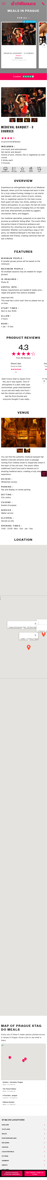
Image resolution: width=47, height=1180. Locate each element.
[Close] (35, 635)
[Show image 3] (27, 120)
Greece (5, 1165)
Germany (5, 1160)
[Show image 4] (34, 120)
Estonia (5, 1156)
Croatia (5, 1147)
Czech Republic (8, 1151)
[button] (44, 45)
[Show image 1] (12, 120)
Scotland (6, 1129)
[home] (23, 3)
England (5, 1125)
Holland (5, 1169)
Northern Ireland (9, 1138)
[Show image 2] (20, 120)
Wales (4, 1134)
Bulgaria (5, 1143)
